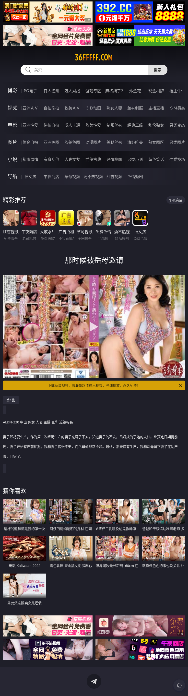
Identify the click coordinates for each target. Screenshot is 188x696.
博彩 (12, 90)
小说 (12, 159)
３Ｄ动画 (93, 108)
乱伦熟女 (156, 125)
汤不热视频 (93, 176)
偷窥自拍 (30, 142)
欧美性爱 (93, 125)
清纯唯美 (135, 142)
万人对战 (72, 91)
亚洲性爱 (30, 125)
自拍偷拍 (51, 108)
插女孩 (30, 176)
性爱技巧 (177, 159)
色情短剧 (135, 176)
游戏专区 (93, 91)
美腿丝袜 (114, 142)
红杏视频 (114, 176)
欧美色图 (72, 142)
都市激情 (30, 159)
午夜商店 (51, 176)
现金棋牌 (156, 91)
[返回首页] (179, 685)
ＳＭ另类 (177, 108)
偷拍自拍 (51, 125)
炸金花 (135, 91)
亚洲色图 (51, 142)
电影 (12, 125)
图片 (12, 142)
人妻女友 (72, 159)
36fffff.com (94, 57)
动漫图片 (93, 142)
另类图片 (177, 142)
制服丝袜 (114, 125)
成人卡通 (72, 125)
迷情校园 (114, 159)
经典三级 (135, 125)
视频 (12, 108)
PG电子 (30, 91)
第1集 (10, 400)
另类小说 (135, 159)
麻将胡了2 (114, 91)
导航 (12, 176)
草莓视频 (72, 176)
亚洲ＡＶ (30, 108)
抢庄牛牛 (177, 91)
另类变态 (177, 125)
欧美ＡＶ (72, 108)
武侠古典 (93, 159)
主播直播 (156, 108)
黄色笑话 (156, 159)
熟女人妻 (114, 108)
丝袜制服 (135, 108)
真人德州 (51, 91)
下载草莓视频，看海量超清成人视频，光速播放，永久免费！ (94, 385)
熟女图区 (156, 142)
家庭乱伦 (51, 159)
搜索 (158, 69)
